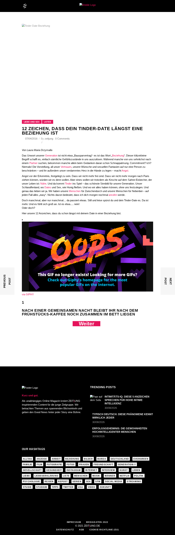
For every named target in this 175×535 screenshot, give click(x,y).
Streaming (134, 481)
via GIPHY (28, 294)
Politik (138, 476)
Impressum (74, 522)
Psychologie (31, 481)
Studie (27, 487)
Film (39, 464)
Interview (108, 470)
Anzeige (42, 459)
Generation (51, 155)
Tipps (55, 487)
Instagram (73, 470)
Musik (96, 476)
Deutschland (120, 459)
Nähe (43, 183)
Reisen (49, 481)
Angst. (125, 170)
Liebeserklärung (46, 476)
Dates (48, 187)
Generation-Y (127, 464)
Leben (136, 470)
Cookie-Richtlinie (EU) (104, 530)
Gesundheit (54, 470)
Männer (110, 476)
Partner (33, 163)
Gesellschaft (32, 470)
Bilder (88, 459)
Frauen (84, 464)
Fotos (71, 464)
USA (80, 487)
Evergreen (140, 459)
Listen (47, 122)
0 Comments (62, 138)
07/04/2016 (31, 138)
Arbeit (56, 459)
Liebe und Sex (31, 122)
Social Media (113, 481)
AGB (81, 530)
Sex (88, 481)
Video (91, 487)
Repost (63, 481)
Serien (76, 481)
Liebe (26, 476)
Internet (91, 470)
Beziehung (118, 155)
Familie (27, 464)
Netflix (125, 476)
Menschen (75, 191)
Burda (101, 459)
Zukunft (105, 487)
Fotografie (54, 464)
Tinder (68, 183)
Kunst (124, 470)
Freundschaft (103, 464)
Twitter (68, 487)
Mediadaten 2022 (97, 522)
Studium (41, 487)
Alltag (27, 459)
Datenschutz (65, 530)
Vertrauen (65, 166)
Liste (66, 476)
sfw (97, 481)
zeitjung (49, 138)
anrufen (113, 194)
